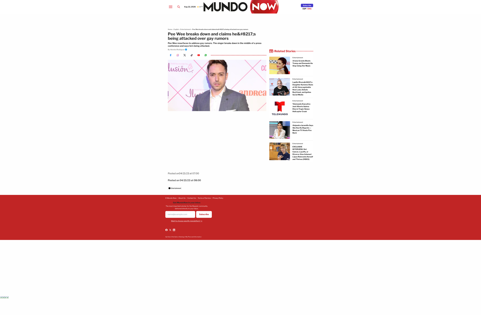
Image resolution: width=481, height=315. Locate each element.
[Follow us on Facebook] (166, 230)
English (176, 29)
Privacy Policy (218, 198)
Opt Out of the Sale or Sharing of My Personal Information (183, 237)
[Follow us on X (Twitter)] (170, 230)
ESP (304, 9)
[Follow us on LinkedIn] (174, 230)
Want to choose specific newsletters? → (186, 221)
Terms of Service (204, 198)
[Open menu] (170, 7)
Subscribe (307, 5)
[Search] (178, 7)
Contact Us (191, 198)
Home (170, 29)
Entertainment (185, 29)
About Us (182, 198)
